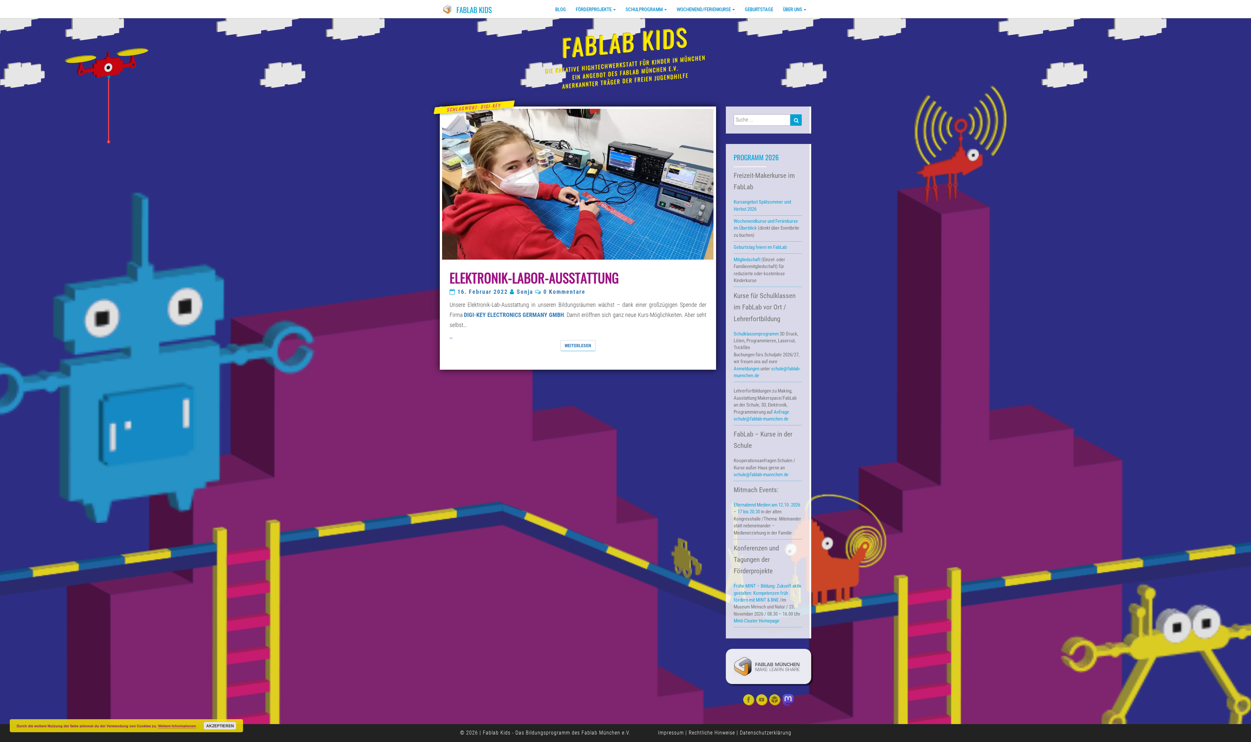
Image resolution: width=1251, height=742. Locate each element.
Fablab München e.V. (606, 733)
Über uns (793, 9)
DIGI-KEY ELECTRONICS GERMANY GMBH (514, 314)
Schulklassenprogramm (756, 334)
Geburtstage (759, 9)
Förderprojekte (594, 9)
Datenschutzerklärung (765, 733)
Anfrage (781, 412)
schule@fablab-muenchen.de (761, 419)
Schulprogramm (645, 9)
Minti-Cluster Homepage (756, 621)
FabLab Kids (474, 9)
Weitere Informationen (177, 725)
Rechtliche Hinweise (712, 733)
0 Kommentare (564, 292)
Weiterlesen (580, 345)
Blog (560, 9)
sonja (525, 292)
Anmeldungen (746, 369)
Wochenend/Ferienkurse (704, 9)
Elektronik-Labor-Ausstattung (534, 277)
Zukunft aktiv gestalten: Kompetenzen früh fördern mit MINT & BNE (767, 593)
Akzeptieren (220, 726)
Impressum (671, 733)
